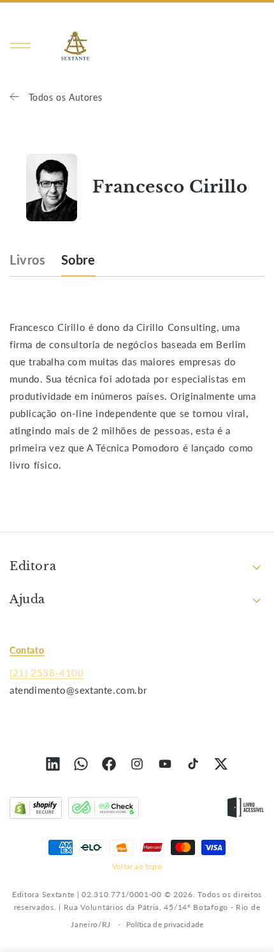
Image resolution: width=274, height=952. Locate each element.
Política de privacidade (164, 924)
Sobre (78, 259)
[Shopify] (36, 810)
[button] (20, 46)
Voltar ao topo (137, 866)
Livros (28, 259)
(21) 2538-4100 (46, 672)
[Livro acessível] (245, 810)
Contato (27, 650)
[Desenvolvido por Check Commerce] (103, 810)
